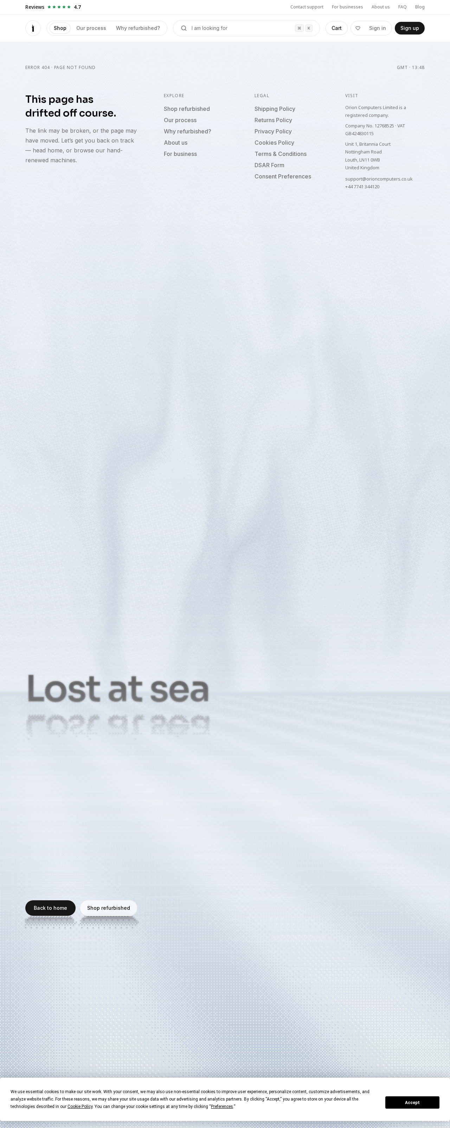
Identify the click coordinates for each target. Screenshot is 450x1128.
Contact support (306, 7)
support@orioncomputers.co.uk (379, 179)
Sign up (409, 28)
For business (180, 153)
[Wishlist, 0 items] (358, 28)
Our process (91, 28)
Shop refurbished (187, 108)
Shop (60, 28)
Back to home (50, 908)
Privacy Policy (273, 131)
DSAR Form (269, 165)
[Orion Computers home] (33, 28)
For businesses (347, 7)
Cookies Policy (274, 142)
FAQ (402, 7)
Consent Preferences (283, 176)
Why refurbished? (138, 28)
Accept (412, 1102)
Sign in (377, 28)
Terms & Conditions (281, 153)
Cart (337, 28)
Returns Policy (273, 120)
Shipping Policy (275, 108)
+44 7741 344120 (362, 186)
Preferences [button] (222, 1106)
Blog (420, 7)
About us (381, 7)
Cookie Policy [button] (80, 1106)
